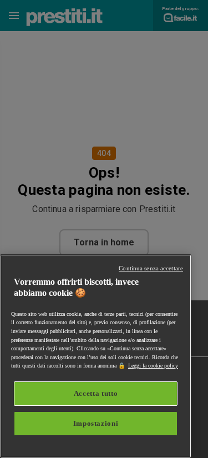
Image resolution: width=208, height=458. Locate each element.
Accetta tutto (96, 393)
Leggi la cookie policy (153, 366)
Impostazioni (96, 423)
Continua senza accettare (151, 268)
